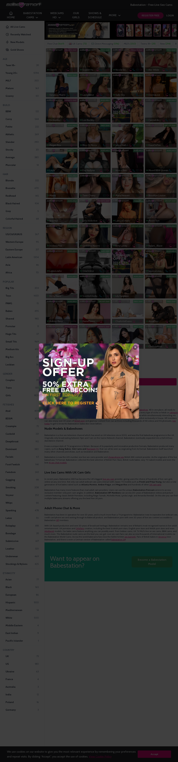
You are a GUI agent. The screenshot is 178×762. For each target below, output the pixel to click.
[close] (135, 347)
